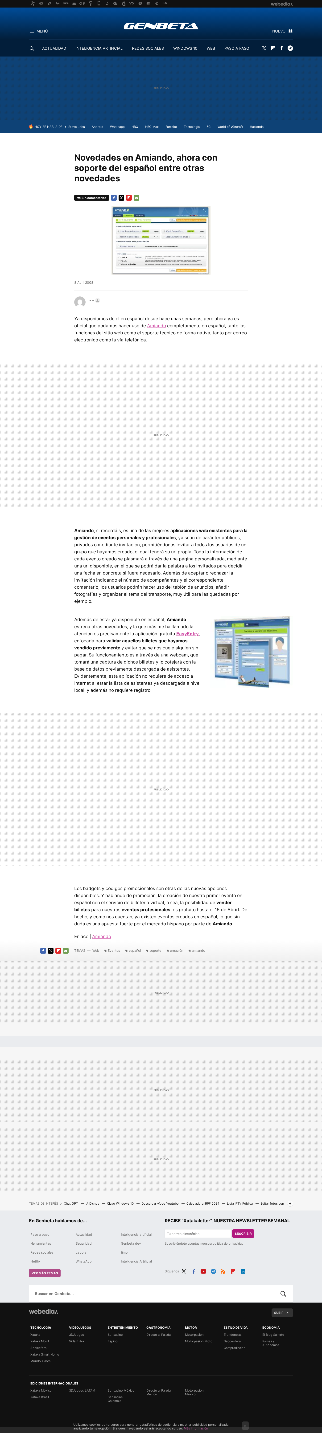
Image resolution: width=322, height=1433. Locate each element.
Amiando (156, 325)
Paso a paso (39, 1234)
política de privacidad (228, 1243)
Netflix (35, 1261)
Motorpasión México (194, 1392)
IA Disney (93, 1203)
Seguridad (84, 1243)
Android (97, 127)
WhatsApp (84, 1261)
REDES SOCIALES (148, 48)
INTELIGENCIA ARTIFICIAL (99, 48)
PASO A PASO (236, 48)
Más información (196, 1428)
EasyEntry (187, 633)
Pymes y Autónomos (270, 1343)
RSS (223, 1270)
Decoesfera (232, 1341)
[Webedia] (43, 1311)
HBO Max (152, 127)
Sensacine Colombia (115, 1399)
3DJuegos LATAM (82, 1390)
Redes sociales (41, 1252)
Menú (42, 31)
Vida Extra (76, 1341)
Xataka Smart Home (44, 1354)
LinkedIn (243, 1270)
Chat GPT (71, 1203)
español (135, 950)
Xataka (35, 1334)
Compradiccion (234, 1348)
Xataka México (41, 1390)
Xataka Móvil (39, 1341)
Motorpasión (194, 1334)
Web (95, 950)
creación (176, 950)
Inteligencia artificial (136, 1234)
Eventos (114, 950)
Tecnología (192, 127)
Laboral (81, 1252)
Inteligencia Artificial (136, 1261)
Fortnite (171, 127)
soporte (155, 950)
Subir (279, 1313)
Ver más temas (45, 1273)
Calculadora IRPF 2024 (203, 1203)
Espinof (113, 1341)
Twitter (264, 48)
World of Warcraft (230, 127)
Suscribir (243, 1233)
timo (124, 1252)
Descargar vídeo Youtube (160, 1203)
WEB (211, 48)
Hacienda (257, 127)
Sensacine (115, 1334)
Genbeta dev (131, 1243)
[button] (94, 300)
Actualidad (84, 1234)
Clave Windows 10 (121, 1203)
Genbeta (161, 26)
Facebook (281, 48)
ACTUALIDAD (54, 48)
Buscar (283, 1293)
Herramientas (40, 1243)
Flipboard (273, 48)
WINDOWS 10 (185, 48)
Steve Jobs (76, 127)
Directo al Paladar (159, 1334)
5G (208, 127)
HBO (135, 127)
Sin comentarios (94, 198)
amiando (198, 950)
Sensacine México (121, 1390)
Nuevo (278, 31)
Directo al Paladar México (159, 1392)
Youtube (203, 1270)
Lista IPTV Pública (240, 1203)
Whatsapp (117, 127)
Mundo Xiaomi (40, 1361)
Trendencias (233, 1334)
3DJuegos (76, 1334)
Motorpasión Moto (198, 1341)
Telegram (290, 48)
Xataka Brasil (39, 1397)
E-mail (136, 198)
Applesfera (38, 1348)
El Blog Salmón (273, 1334)
